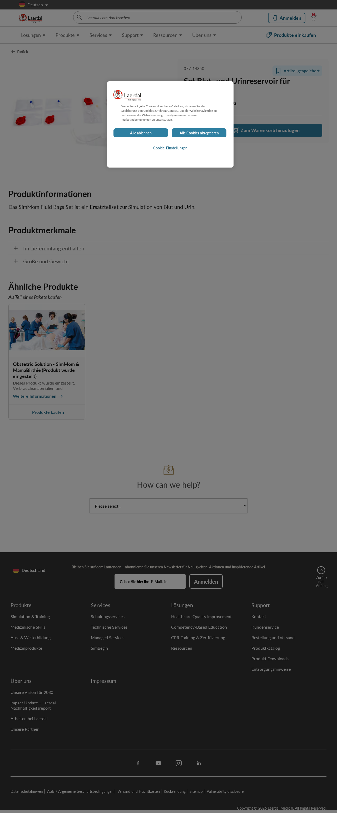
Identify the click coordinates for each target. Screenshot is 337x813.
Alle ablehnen (141, 132)
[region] (170, 124)
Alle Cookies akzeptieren (199, 132)
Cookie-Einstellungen (170, 147)
